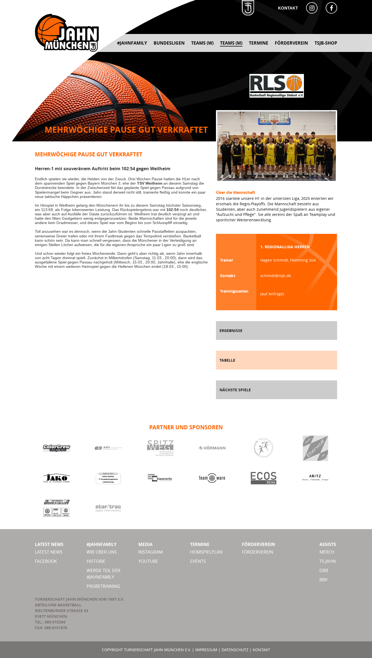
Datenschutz (235, 649)
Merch (326, 552)
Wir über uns (102, 552)
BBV (323, 580)
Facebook (46, 561)
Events (198, 561)
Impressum (206, 649)
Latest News (49, 552)
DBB (323, 570)
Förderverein (257, 552)
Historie (96, 561)
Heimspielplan (206, 552)
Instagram (150, 552)
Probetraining (103, 586)
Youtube (148, 561)
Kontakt (288, 8)
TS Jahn (327, 561)
